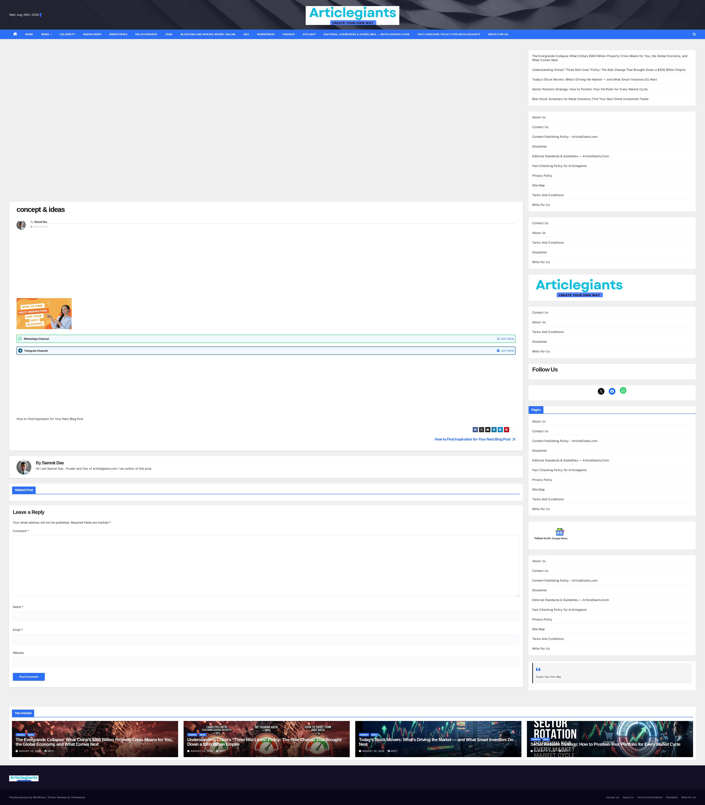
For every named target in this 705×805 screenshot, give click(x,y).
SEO (246, 34)
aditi (51, 751)
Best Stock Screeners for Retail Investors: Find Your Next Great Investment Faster (590, 99)
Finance (289, 34)
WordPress (266, 34)
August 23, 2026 (30, 751)
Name (18, 607)
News (45, 34)
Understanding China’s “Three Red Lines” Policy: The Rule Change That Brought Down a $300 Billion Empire (609, 70)
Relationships (146, 34)
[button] (694, 34)
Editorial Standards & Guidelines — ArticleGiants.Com (366, 34)
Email (18, 630)
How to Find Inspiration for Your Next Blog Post (473, 439)
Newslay (62, 797)
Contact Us (540, 127)
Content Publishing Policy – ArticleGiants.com (565, 137)
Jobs (169, 34)
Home (29, 34)
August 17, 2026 (545, 751)
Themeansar (78, 797)
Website (18, 653)
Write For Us (498, 34)
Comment (21, 531)
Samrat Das (40, 221)
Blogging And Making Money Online (208, 34)
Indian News (92, 34)
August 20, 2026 (373, 751)
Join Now (507, 338)
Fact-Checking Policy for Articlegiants (448, 34)
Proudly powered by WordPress (27, 797)
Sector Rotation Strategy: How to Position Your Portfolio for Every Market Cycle (590, 89)
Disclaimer (539, 146)
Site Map (309, 34)
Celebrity (67, 34)
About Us (539, 117)
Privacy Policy (542, 175)
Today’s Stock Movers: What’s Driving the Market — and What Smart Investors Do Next (594, 79)
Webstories (118, 34)
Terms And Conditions (548, 195)
